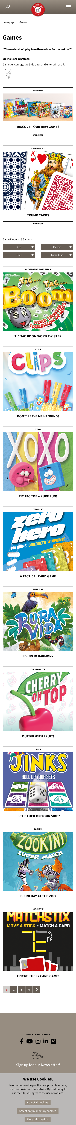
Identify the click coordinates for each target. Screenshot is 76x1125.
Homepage (8, 22)
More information (37, 1119)
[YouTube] (29, 1042)
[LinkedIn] (45, 1042)
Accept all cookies (37, 1102)
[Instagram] (38, 1042)
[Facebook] (21, 1042)
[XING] (53, 1042)
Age (19, 247)
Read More (38, 135)
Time (19, 255)
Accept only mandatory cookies (37, 1111)
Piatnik (38, 10)
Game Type (57, 255)
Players (57, 247)
